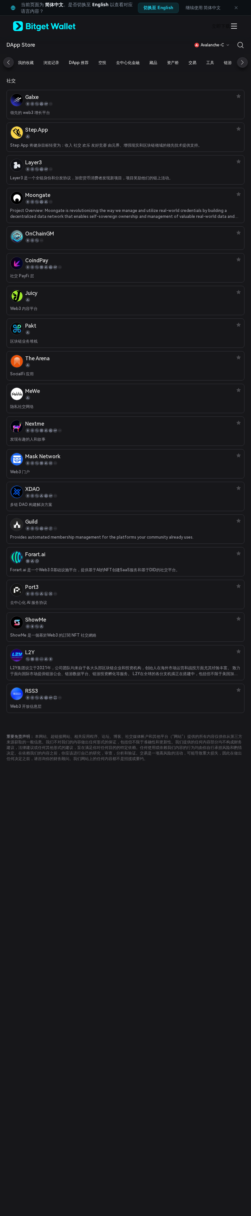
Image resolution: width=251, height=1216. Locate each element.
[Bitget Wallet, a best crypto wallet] (52, 26)
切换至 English (158, 7)
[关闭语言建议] (236, 7)
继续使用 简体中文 (203, 7)
